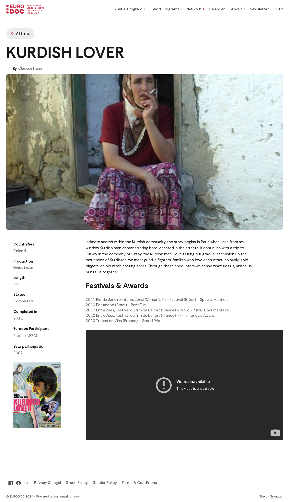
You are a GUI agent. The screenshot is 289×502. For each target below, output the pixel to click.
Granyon (276, 496)
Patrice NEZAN (26, 335)
